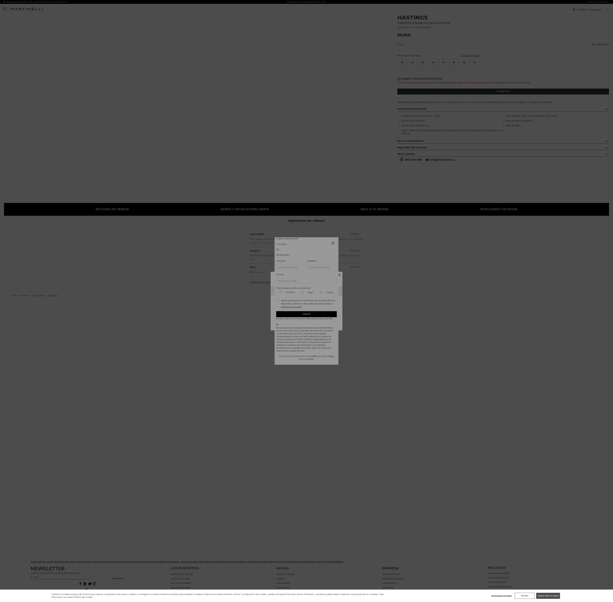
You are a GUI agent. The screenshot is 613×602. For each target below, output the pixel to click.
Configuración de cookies (501, 596)
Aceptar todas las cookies (548, 596)
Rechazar (524, 596)
